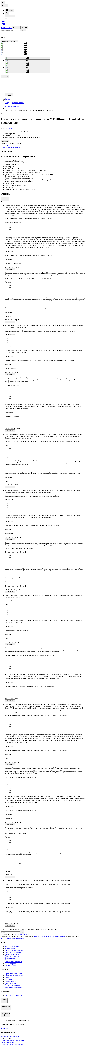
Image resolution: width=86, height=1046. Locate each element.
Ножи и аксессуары (12, 954)
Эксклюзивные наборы (13, 962)
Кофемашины (10, 948)
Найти (23, 30)
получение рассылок (21, 934)
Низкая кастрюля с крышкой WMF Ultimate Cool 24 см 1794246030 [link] (29, 110)
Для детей (8, 960)
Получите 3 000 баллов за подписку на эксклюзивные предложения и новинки (29, 929)
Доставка (8, 979)
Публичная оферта (7, 1042)
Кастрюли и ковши (12, 106)
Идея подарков (10, 964)
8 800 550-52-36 (6, 28)
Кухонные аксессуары (13, 952)
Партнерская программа (13, 995)
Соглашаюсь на (16, 934)
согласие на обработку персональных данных (49, 936)
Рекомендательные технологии (12, 1044)
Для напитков (10, 958)
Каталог (10, 10)
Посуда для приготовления (14, 103)
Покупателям (10, 16)
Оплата (7, 977)
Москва (17, 28)
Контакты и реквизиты (13, 987)
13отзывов (8, 128)
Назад (10, 95)
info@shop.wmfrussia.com (10, 1036)
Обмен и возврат (11, 983)
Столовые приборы (12, 956)
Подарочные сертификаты (14, 975)
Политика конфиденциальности (12, 1040)
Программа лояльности (13, 974)
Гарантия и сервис (11, 981)
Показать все (10, 269)
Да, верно (5, 41)
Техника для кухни (12, 946)
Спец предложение (12, 965)
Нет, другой (13, 41)
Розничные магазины (12, 985)
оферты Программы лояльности (12, 938)
